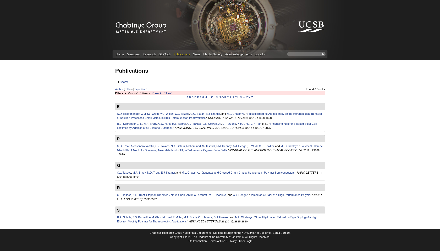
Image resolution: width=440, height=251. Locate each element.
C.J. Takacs (182, 114)
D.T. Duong (229, 124)
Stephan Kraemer (157, 195)
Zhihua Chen (177, 195)
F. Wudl (253, 146)
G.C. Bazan (197, 114)
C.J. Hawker (266, 146)
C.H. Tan (256, 124)
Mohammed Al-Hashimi (200, 146)
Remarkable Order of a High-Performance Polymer (280, 195)
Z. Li (139, 124)
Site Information (197, 241)
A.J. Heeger (240, 146)
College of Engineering (227, 233)
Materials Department (198, 233)
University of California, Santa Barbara (267, 233)
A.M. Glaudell (157, 217)
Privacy (232, 241)
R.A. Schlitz (124, 217)
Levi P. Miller (174, 217)
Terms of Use (217, 241)
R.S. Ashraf (179, 124)
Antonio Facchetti (196, 195)
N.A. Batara (178, 146)
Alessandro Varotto (142, 146)
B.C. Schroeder (126, 124)
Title (128, 89)
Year (143, 89)
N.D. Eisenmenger (128, 114)
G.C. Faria (164, 124)
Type (137, 89)
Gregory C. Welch (163, 114)
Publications (181, 54)
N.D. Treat (123, 146)
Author (119, 89)
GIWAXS (164, 54)
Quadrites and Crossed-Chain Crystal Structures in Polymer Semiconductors (248, 172)
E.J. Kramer (213, 114)
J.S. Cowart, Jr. (212, 124)
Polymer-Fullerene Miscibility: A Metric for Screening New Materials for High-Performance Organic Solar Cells (220, 148)
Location (260, 54)
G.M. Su (146, 114)
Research (149, 54)
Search (124, 82)
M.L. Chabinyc (235, 114)
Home (120, 54)
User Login (245, 241)
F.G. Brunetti (140, 217)
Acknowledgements (238, 54)
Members (133, 54)
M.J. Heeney (224, 146)
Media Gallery (212, 54)
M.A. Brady (150, 124)
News (197, 54)
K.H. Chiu (243, 124)
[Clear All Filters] (162, 93)
